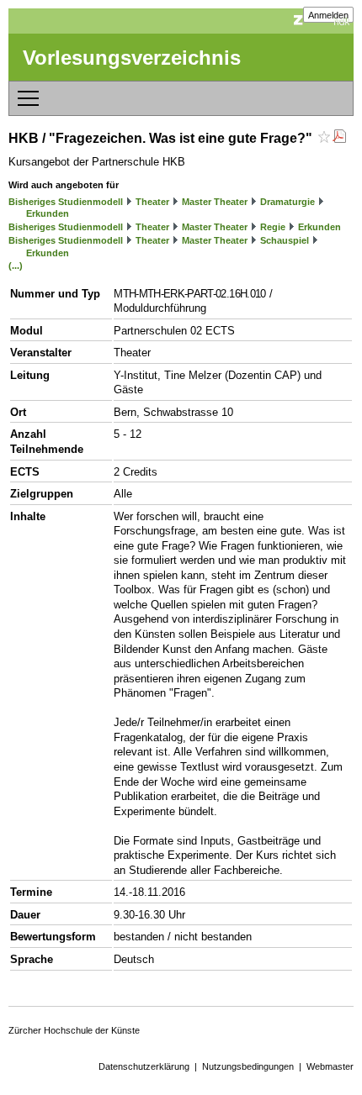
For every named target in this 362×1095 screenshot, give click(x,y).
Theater (152, 202)
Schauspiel (284, 240)
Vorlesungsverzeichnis (132, 57)
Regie (272, 227)
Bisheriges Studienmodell (65, 202)
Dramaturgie (287, 202)
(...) (15, 266)
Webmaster (330, 1066)
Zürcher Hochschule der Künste (74, 1030)
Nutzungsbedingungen (248, 1066)
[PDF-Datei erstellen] (339, 138)
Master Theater (215, 202)
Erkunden (47, 213)
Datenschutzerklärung (143, 1066)
